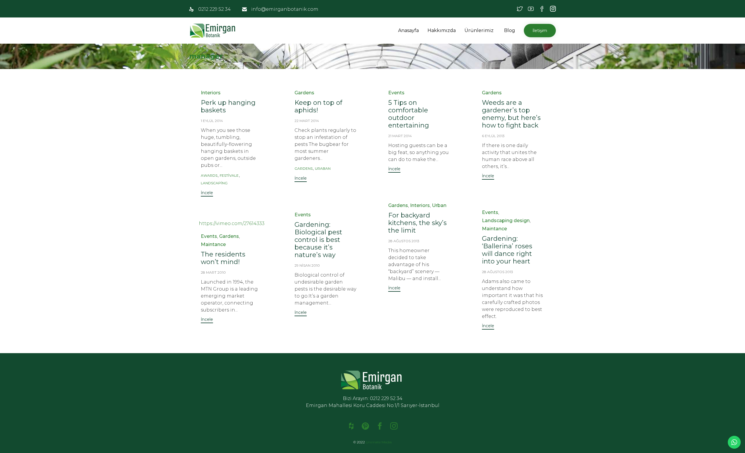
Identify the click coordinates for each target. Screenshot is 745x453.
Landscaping (214, 183)
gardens (304, 168)
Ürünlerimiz (479, 30)
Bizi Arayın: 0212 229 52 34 (372, 398)
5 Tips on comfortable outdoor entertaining (408, 114)
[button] (494, 30)
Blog (509, 30)
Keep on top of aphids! (318, 106)
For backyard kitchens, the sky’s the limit (417, 222)
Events (396, 92)
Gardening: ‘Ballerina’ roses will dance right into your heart (507, 250)
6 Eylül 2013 (493, 136)
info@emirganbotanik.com (284, 9)
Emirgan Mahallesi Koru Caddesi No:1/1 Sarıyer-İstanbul (372, 405)
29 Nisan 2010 (307, 265)
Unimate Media (379, 442)
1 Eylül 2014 (212, 120)
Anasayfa (408, 30)
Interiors (211, 92)
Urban (439, 205)
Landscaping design (506, 220)
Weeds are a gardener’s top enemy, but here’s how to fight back (511, 114)
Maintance (494, 228)
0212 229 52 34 (214, 9)
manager (206, 56)
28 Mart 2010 (213, 272)
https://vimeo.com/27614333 (232, 223)
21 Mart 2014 (400, 136)
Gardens (304, 92)
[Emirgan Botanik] (214, 31)
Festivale (229, 175)
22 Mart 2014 (307, 120)
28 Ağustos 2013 (403, 241)
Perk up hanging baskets (228, 106)
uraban (323, 168)
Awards (209, 175)
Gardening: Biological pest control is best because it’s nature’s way (318, 240)
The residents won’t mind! (223, 258)
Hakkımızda (442, 30)
